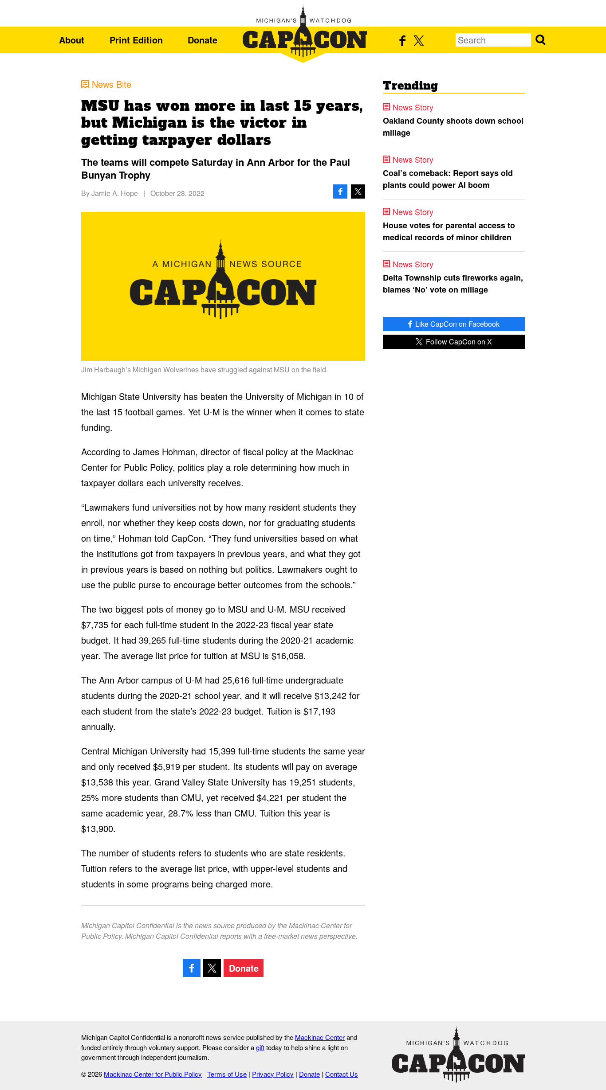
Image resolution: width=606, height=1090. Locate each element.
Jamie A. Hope (114, 193)
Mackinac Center (320, 1037)
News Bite (111, 84)
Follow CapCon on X (458, 341)
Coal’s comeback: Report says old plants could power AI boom (448, 179)
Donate (202, 39)
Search (540, 40)
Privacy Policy (273, 1073)
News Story (413, 107)
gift (260, 1047)
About (71, 39)
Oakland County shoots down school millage (453, 126)
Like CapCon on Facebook (456, 324)
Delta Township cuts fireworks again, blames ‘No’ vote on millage (453, 283)
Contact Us (341, 1073)
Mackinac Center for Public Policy (153, 1073)
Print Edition (136, 39)
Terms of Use (227, 1073)
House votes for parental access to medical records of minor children (449, 231)
